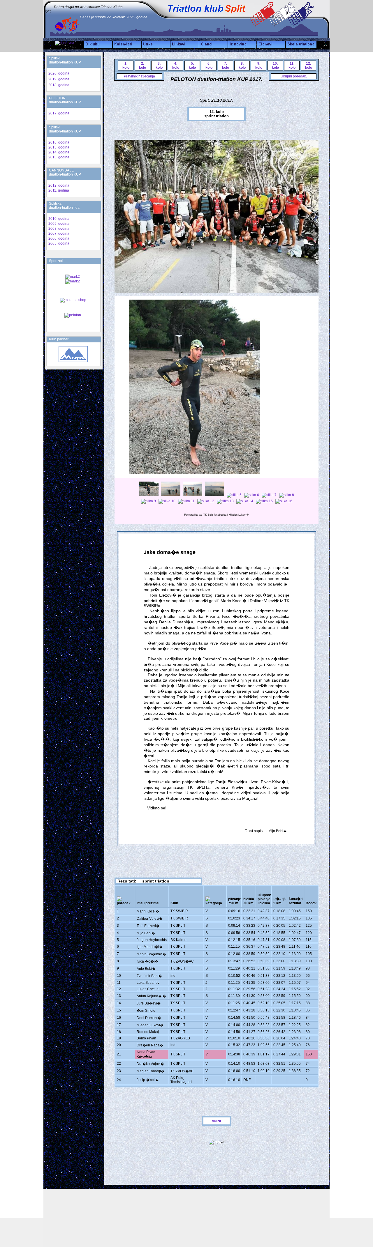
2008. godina (58, 229)
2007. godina (58, 233)
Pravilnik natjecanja (139, 76)
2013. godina (58, 157)
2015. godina (58, 147)
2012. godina (58, 185)
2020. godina (58, 73)
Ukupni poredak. (294, 76)
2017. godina (58, 113)
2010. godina (58, 219)
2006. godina (58, 238)
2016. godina (58, 142)
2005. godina (58, 243)
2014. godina (58, 152)
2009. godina (58, 224)
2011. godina (58, 190)
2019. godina (58, 79)
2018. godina (58, 85)
